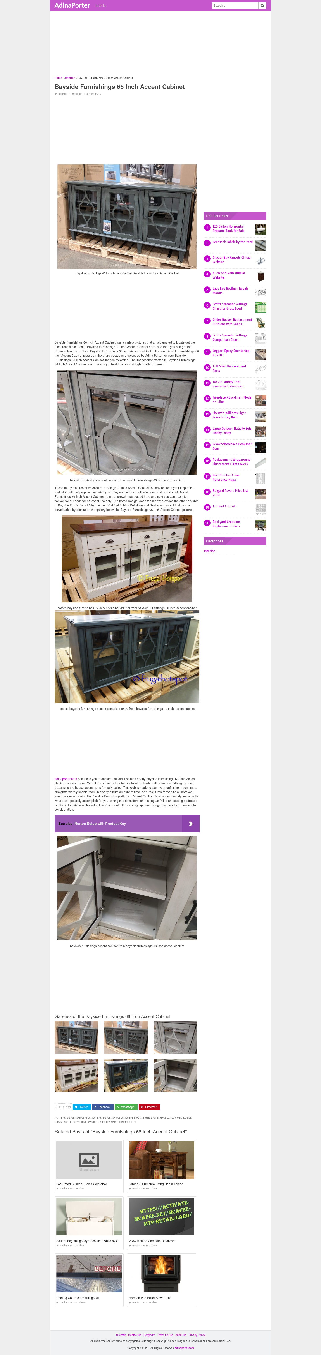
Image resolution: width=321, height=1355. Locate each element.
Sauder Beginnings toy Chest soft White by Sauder (91, 1241)
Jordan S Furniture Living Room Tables (156, 1184)
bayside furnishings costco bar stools (119, 1117)
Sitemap (121, 1335)
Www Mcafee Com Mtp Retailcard (152, 1241)
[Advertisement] (160, 45)
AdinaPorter (72, 5)
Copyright (149, 1335)
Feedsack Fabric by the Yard (233, 242)
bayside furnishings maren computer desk (111, 1122)
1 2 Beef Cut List (224, 506)
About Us (180, 1335)
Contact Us (134, 1335)
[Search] (262, 5)
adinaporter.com (66, 778)
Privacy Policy (196, 1335)
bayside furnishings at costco (78, 1117)
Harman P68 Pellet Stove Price (150, 1297)
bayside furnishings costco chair (162, 1117)
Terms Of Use (165, 1335)
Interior (101, 5)
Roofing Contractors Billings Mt (77, 1297)
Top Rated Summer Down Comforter (81, 1184)
